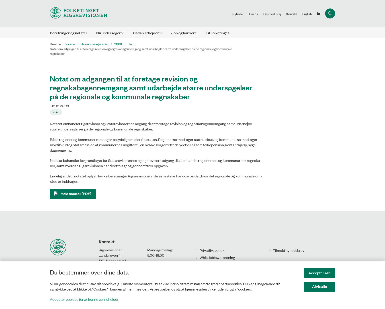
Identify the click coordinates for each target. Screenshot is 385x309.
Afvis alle (319, 286)
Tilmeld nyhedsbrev (288, 250)
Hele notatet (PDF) (76, 193)
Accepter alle (319, 272)
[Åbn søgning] (330, 13)
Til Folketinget (217, 32)
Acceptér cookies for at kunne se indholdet (84, 299)
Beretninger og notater (68, 32)
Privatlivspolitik (212, 250)
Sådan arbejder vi (147, 32)
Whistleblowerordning (217, 257)
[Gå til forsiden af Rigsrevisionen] (140, 13)
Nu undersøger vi (110, 32)
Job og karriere (184, 32)
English (307, 14)
